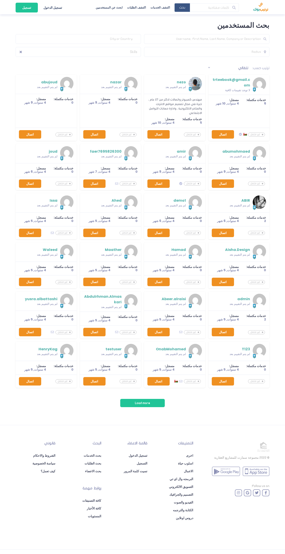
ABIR (245, 200)
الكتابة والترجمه (183, 510)
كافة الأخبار (94, 508)
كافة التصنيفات (91, 500)
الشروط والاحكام (44, 455)
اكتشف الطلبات (136, 7)
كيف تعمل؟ (48, 471)
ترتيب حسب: (260, 68)
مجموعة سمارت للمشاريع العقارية (236, 457)
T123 (246, 349)
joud (53, 151)
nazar (116, 82)
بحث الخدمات (92, 455)
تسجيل (26, 7)
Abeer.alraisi (174, 299)
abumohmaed (236, 151)
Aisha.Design (237, 249)
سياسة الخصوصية (44, 463)
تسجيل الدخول (52, 7)
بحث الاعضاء (93, 471)
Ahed (117, 200)
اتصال (223, 134)
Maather (113, 249)
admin (243, 299)
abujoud (49, 82)
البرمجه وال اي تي (181, 479)
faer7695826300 (106, 151)
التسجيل (142, 463)
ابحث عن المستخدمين (109, 7)
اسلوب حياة (185, 463)
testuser (114, 349)
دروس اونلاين (184, 518)
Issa (53, 200)
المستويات (94, 516)
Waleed (50, 249)
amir (181, 151)
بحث (182, 7)
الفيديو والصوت (183, 502)
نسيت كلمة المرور (135, 471)
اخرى (189, 455)
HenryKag (48, 349)
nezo (181, 82)
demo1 (179, 200)
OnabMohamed (171, 349)
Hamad (178, 249)
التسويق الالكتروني (181, 486)
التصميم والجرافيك (181, 494)
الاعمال (188, 471)
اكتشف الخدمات (160, 7)
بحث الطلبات (93, 463)
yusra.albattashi (41, 299)
